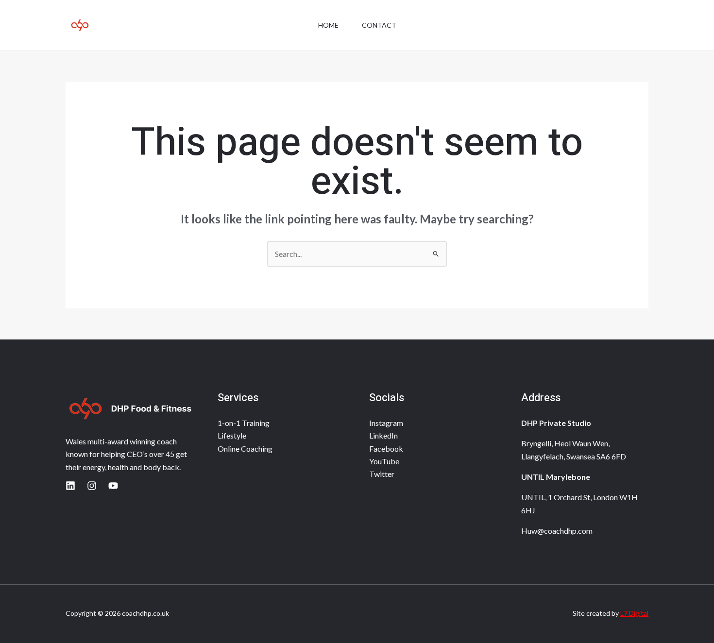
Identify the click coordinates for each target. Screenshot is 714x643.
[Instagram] (92, 486)
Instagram (386, 422)
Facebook (386, 448)
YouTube (384, 461)
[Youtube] (113, 486)
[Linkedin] (70, 486)
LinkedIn (383, 435)
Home (328, 25)
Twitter (381, 473)
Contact (379, 25)
